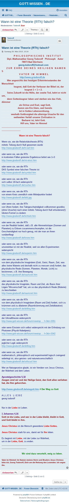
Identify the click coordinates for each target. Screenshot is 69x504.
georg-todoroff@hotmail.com (33, 65)
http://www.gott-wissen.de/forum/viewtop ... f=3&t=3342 (28, 333)
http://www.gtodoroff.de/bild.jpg (16, 197)
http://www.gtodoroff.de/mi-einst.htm (19, 160)
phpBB (25, 495)
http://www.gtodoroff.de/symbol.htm (19, 172)
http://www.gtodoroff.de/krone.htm (18, 237)
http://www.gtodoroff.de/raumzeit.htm (19, 274)
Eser (23, 26)
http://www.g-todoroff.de (32, 77)
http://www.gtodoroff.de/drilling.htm (18, 308)
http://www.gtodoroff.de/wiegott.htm (20, 389)
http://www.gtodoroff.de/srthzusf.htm (19, 361)
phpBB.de (46, 498)
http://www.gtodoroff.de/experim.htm (19, 253)
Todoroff (16, 26)
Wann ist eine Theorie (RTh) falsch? (27, 22)
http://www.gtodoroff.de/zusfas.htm (19, 185)
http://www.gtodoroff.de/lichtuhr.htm (19, 216)
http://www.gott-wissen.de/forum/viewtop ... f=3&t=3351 (28, 321)
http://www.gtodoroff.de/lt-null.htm (18, 148)
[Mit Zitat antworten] (59, 41)
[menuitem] (9, 10)
